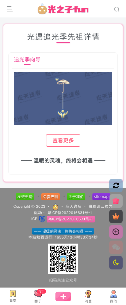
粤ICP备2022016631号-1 (69, 212)
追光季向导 (27, 59)
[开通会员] (116, 216)
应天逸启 (74, 206)
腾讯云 (98, 206)
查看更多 (63, 140)
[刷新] (116, 185)
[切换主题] (116, 262)
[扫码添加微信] (116, 247)
